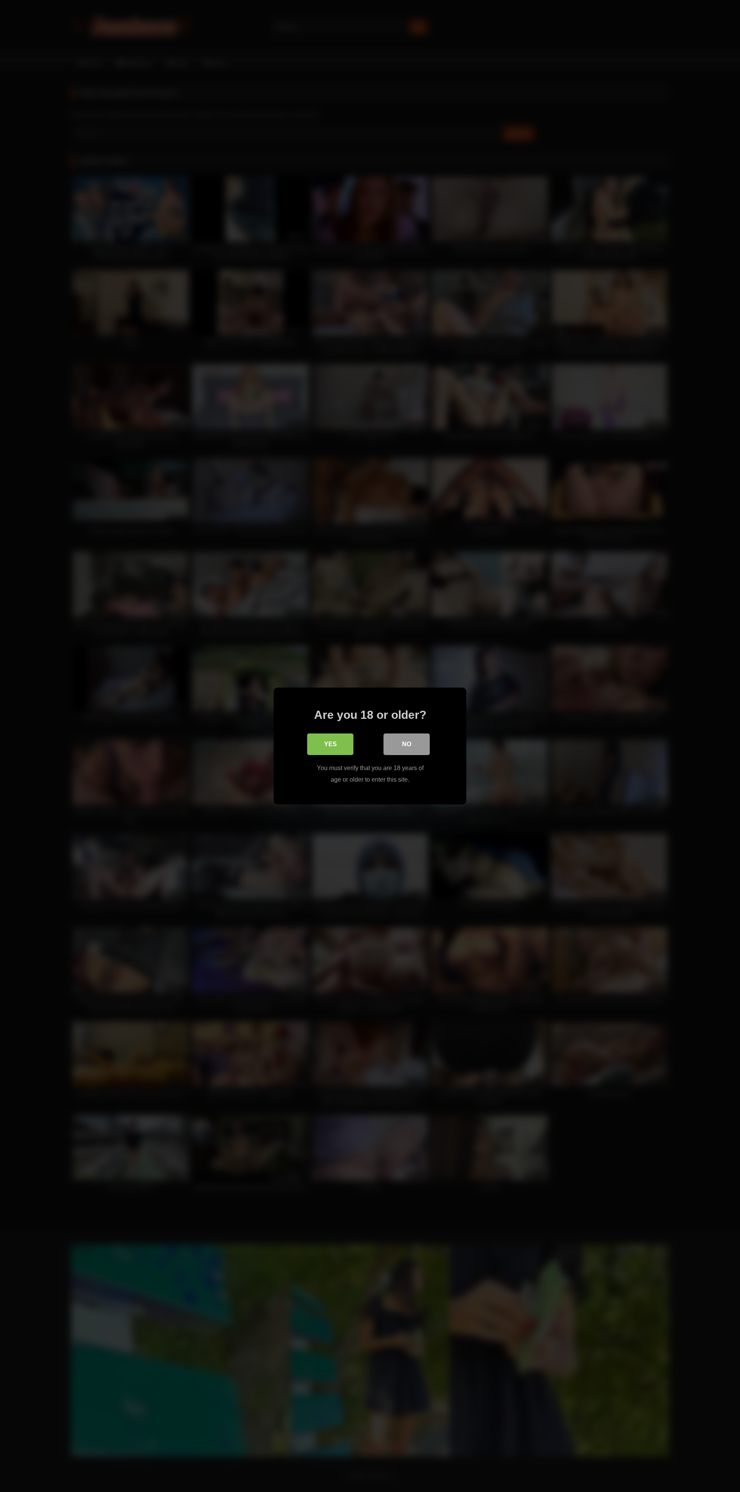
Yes (330, 744)
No (406, 744)
